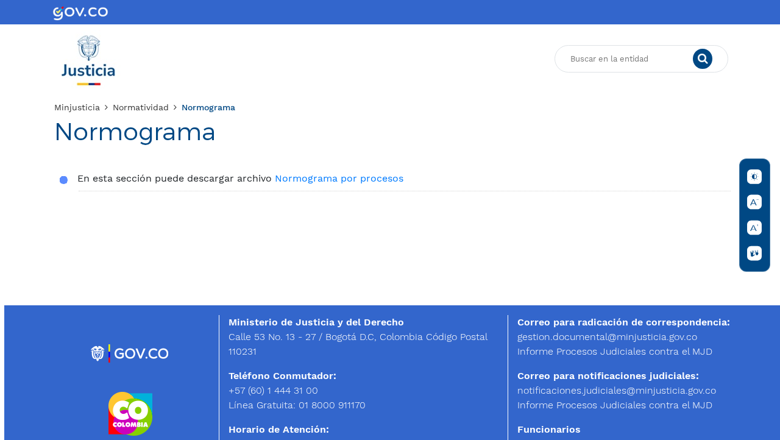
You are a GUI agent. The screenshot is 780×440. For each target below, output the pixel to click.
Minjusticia (77, 107)
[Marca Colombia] (130, 413)
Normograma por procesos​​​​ (339, 178)
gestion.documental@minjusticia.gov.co (607, 336)
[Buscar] (702, 59)
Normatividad (141, 107)
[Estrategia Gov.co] (130, 352)
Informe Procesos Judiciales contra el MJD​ (614, 351)
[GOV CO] (80, 12)
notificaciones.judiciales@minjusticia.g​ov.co (616, 390)
